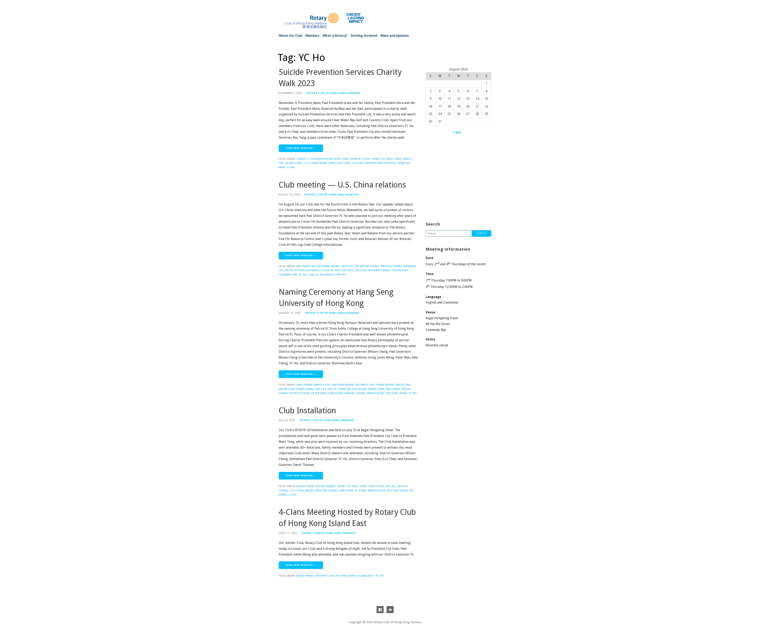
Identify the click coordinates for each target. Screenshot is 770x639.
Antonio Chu (306, 266)
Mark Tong (327, 163)
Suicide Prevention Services (374, 163)
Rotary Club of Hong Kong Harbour (334, 93)
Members (312, 36)
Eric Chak (394, 158)
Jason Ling (294, 163)
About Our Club (290, 36)
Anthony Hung (343, 384)
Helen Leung (369, 266)
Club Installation (307, 410)
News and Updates (394, 36)
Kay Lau (321, 389)
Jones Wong (305, 389)
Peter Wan (319, 393)
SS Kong (360, 490)
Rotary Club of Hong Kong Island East (345, 575)
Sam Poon (335, 393)
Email (390, 609)
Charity (303, 158)
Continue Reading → (300, 148)
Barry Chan (305, 486)
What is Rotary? (335, 36)
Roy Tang (344, 163)
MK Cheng (393, 389)
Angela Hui (322, 384)
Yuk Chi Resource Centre (327, 274)
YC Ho (291, 167)
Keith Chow (336, 389)
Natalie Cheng (391, 266)
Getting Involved (364, 36)
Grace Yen (402, 384)
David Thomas (325, 486)
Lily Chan (310, 163)
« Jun (457, 132)
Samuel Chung (355, 393)
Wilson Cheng (396, 393)
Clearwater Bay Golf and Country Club (340, 158)
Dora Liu (378, 158)
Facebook (380, 609)
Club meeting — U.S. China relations (342, 185)
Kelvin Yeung (357, 389)
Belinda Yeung (329, 266)
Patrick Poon (295, 270)
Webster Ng (376, 393)
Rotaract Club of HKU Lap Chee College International (348, 270)
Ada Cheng (304, 384)
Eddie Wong (385, 384)
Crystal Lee (350, 266)
